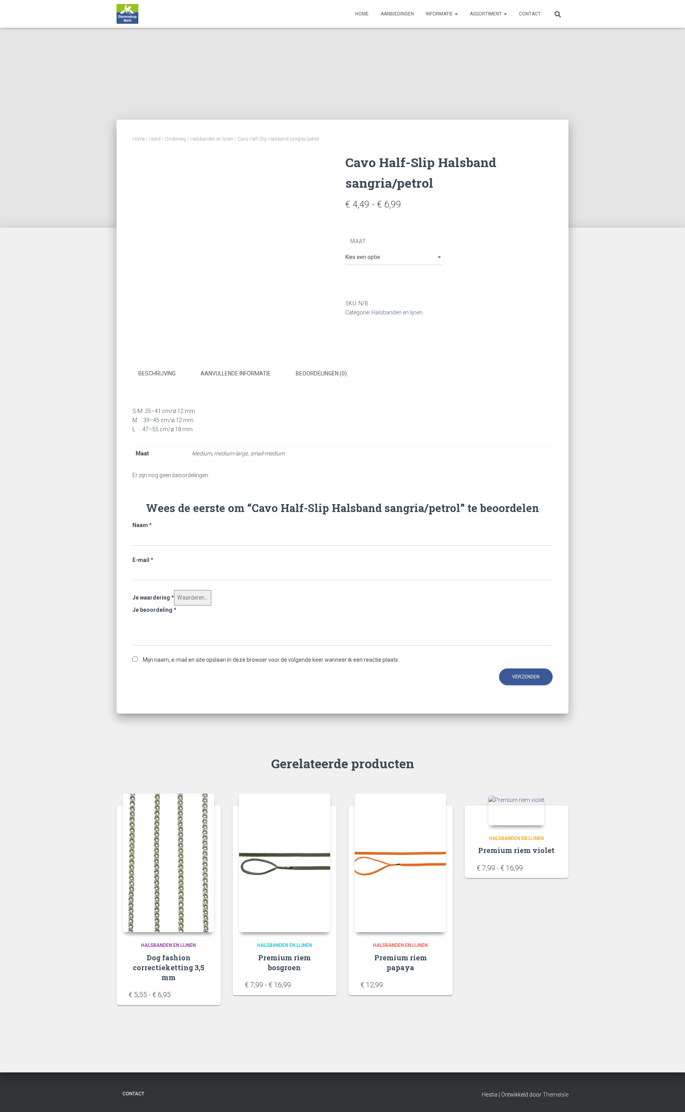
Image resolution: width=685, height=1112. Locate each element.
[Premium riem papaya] (400, 863)
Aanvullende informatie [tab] (236, 373)
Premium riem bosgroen (284, 962)
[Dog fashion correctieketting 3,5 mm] (168, 863)
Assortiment (486, 14)
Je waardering (153, 597)
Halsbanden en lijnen (211, 139)
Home (362, 14)
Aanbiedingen (397, 14)
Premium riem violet (516, 850)
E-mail (142, 560)
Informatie (440, 14)
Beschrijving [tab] (157, 373)
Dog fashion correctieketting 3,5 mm (168, 967)
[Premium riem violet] (516, 810)
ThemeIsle (555, 1094)
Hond (155, 139)
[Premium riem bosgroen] (284, 863)
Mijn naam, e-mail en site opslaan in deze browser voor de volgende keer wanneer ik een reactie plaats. (271, 660)
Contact (530, 14)
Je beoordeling (154, 610)
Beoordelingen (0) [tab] (321, 373)
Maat (358, 241)
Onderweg (175, 139)
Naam (142, 525)
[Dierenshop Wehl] (127, 14)
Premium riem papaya (400, 962)
